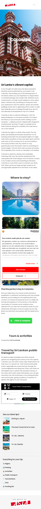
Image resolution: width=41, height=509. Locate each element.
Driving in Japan (18, 419)
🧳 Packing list (8, 486)
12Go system (22, 403)
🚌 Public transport (10, 475)
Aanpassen (19, 276)
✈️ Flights (6, 464)
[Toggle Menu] (34, 4)
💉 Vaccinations (9, 479)
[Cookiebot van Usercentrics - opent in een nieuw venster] (30, 231)
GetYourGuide (15, 340)
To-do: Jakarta (17, 436)
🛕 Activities (7, 471)
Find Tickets (31, 399)
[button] (33, 499)
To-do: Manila (17, 444)
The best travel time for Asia (23, 427)
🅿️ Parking (7, 467)
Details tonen (30, 263)
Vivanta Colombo (20, 198)
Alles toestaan (20, 269)
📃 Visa (5, 483)
